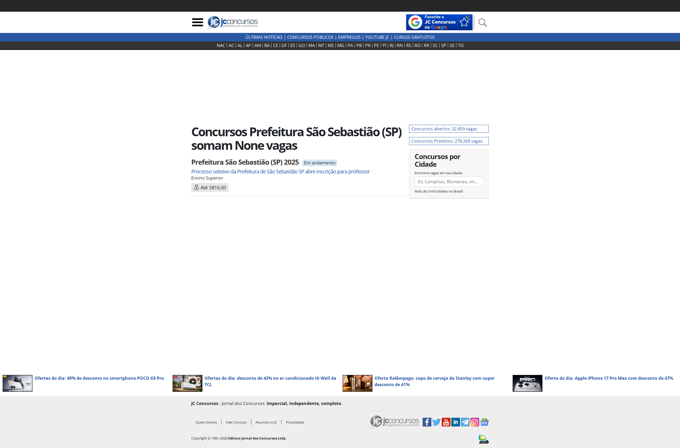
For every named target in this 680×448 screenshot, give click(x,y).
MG (340, 45)
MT (321, 45)
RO (417, 45)
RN (400, 45)
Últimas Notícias (264, 37)
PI (384, 45)
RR (426, 45)
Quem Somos (206, 422)
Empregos (349, 37)
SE (452, 45)
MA (311, 45)
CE (275, 45)
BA (267, 45)
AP (248, 45)
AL (239, 45)
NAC (221, 45)
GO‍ (302, 45)
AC (231, 45)
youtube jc (377, 37)
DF (284, 45)
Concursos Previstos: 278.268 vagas (447, 141)
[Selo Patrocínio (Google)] (439, 22)
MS (331, 45)
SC (435, 45)
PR (368, 45)
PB (359, 45)
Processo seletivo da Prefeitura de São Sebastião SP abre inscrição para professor (280, 171)
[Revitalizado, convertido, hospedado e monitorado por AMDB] (484, 439)
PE (376, 45)
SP (443, 45)
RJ (391, 45)
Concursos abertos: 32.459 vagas (444, 129)
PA (350, 45)
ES (292, 45)
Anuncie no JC (266, 422)
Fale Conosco (236, 422)
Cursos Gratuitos (414, 37)
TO (461, 45)
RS (408, 45)
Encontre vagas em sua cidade (438, 172)
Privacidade (295, 422)
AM (257, 45)
